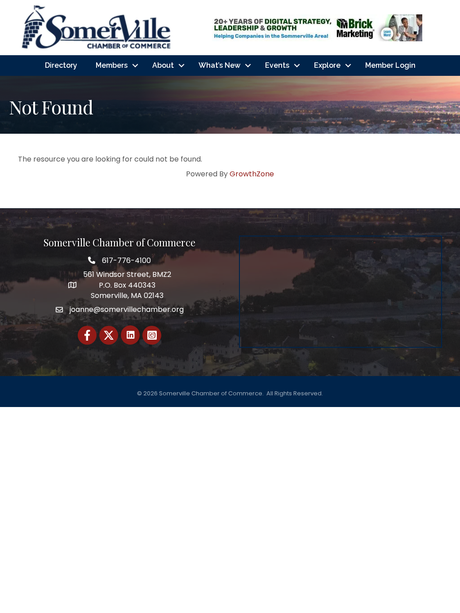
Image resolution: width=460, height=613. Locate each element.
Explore (327, 65)
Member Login (390, 65)
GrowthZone (252, 174)
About (163, 65)
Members (112, 65)
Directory (61, 65)
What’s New (219, 65)
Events (277, 65)
